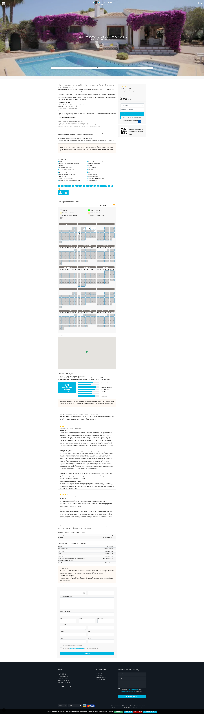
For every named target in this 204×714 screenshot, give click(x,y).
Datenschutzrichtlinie (127, 705)
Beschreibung (61, 78)
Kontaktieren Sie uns (101, 677)
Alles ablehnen (138, 711)
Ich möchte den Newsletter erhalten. (72, 645)
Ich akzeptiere (118, 711)
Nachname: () (101, 618)
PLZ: (89, 631)
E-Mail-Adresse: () (65, 611)
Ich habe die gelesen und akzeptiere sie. (80, 648)
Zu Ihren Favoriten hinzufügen (133, 117)
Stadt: (61, 638)
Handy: (90, 625)
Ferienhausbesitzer (101, 679)
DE (195, 3)
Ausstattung (70, 78)
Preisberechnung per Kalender (132, 114)
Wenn (61, 590)
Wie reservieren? (100, 673)
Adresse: (62, 631)
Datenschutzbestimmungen (76, 648)
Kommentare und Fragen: (66, 596)
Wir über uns (99, 675)
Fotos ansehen (102, 68)
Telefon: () (63, 625)
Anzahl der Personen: (93, 590)
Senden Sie (87, 653)
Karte (91, 78)
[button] (87, 352)
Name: (80, 618)
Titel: (61, 618)
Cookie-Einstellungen (115, 708)
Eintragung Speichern (132, 696)
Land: (89, 638)
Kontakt (116, 78)
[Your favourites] (198, 3)
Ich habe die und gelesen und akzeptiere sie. (131, 691)
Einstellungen (128, 711)
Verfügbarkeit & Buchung (82, 78)
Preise (102, 78)
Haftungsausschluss (133, 689)
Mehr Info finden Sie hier (150, 711)
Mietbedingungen (115, 705)
